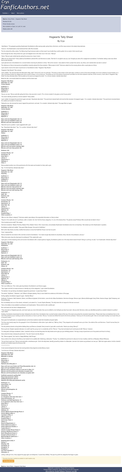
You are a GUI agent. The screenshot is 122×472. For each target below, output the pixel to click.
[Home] (25, 5)
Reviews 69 (6, 21)
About (12, 13)
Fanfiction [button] (5, 13)
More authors (20, 13)
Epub (13, 26)
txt (16, 26)
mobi (24, 26)
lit (21, 26)
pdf (19, 26)
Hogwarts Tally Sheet (21, 19)
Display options (7, 29)
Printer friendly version (9, 24)
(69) (10, 21)
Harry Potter (11, 19)
